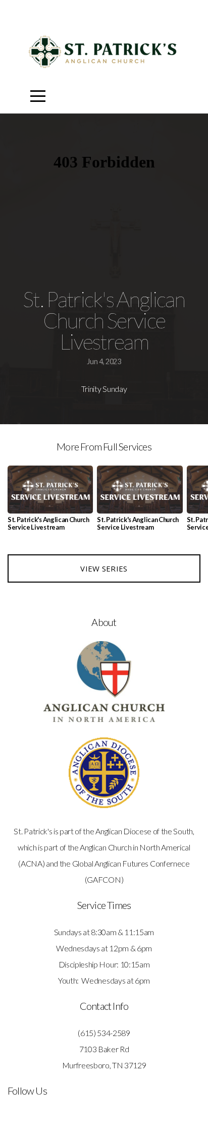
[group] (50, 502)
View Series (103, 568)
